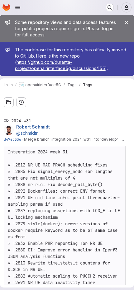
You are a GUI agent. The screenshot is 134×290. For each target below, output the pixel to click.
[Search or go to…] (109, 7)
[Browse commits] (21, 102)
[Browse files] (9, 102)
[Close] (126, 22)
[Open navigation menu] (18, 7)
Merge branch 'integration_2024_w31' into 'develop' (71, 139)
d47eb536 (12, 139)
